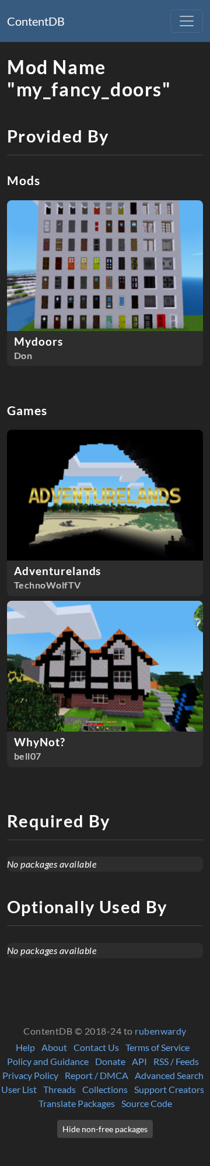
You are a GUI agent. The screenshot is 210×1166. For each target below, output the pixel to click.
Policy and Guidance (48, 1061)
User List (19, 1089)
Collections (105, 1089)
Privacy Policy (30, 1075)
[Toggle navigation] (186, 21)
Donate (110, 1061)
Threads (59, 1089)
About (54, 1047)
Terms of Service (157, 1047)
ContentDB (36, 21)
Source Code (146, 1103)
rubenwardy (161, 1030)
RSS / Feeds (176, 1061)
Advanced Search (169, 1075)
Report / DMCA (96, 1075)
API (139, 1061)
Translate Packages (76, 1103)
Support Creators (169, 1089)
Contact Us (96, 1047)
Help (25, 1047)
